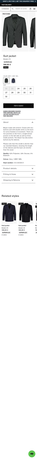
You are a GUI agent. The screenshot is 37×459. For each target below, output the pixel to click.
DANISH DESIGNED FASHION (10, 5)
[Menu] (34, 8)
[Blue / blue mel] (13, 81)
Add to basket (18, 106)
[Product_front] (15, 31)
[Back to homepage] (5, 8)
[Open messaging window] (31, 453)
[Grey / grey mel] (6, 81)
